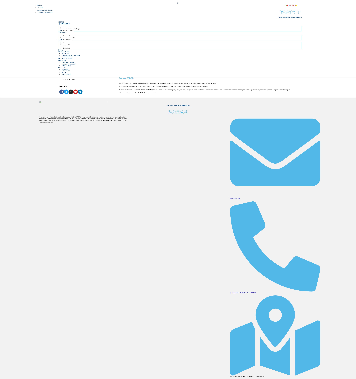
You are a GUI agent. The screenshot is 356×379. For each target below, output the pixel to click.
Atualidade (66, 71)
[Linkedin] (298, 12)
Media (64, 72)
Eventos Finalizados (69, 64)
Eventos (62, 60)
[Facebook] (282, 12)
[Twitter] (286, 12)
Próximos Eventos (68, 62)
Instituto (65, 53)
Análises (62, 67)
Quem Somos (64, 52)
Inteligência (66, 74)
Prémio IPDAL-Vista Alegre (71, 55)
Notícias (65, 69)
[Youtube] (294, 12)
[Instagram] (290, 12)
